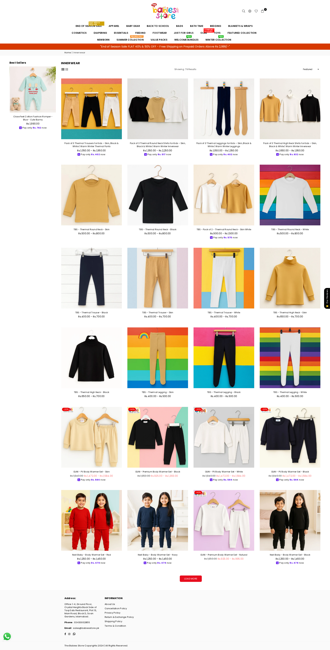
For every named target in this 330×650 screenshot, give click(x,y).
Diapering (100, 33)
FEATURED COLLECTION (242, 33)
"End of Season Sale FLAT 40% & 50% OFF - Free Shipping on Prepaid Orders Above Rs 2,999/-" (165, 47)
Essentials (121, 33)
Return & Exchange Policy (119, 617)
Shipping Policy (113, 621)
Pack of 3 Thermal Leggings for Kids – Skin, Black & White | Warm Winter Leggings (223, 145)
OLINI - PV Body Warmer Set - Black (290, 471)
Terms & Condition (115, 625)
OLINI (205, 32)
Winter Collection (218, 38)
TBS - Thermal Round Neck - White (290, 229)
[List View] (67, 69)
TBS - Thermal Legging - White (290, 392)
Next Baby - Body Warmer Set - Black (290, 554)
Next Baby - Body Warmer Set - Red (91, 554)
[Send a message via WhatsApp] (7, 636)
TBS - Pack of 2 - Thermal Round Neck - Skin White (224, 229)
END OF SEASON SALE (89, 25)
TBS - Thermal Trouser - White (224, 312)
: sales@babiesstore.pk (85, 628)
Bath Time (196, 26)
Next (55, 99)
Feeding (140, 33)
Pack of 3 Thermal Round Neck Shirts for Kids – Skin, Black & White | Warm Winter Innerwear (158, 145)
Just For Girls (184, 33)
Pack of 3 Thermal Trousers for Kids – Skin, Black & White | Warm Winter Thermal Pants (91, 145)
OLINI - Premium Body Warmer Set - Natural (223, 554)
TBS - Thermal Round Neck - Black (157, 229)
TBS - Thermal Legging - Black (224, 392)
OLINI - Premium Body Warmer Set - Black (157, 471)
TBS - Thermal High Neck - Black (91, 392)
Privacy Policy (112, 612)
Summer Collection (130, 38)
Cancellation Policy (116, 608)
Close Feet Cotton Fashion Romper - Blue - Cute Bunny (32, 118)
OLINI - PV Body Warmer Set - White (224, 471)
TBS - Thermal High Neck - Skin (290, 312)
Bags (179, 26)
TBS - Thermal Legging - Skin (158, 392)
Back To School (158, 26)
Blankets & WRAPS (240, 26)
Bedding (215, 26)
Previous (10, 99)
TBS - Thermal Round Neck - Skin (91, 229)
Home (67, 52)
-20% (65, 409)
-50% (132, 409)
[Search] (244, 11)
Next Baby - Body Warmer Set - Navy (158, 554)
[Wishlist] (256, 11)
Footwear (160, 33)
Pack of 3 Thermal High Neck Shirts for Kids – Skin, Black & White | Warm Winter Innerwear (290, 145)
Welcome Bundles (186, 38)
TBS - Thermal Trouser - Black (91, 312)
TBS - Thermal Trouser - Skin (157, 312)
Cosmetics (79, 33)
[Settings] (250, 11)
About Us (110, 604)
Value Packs (159, 39)
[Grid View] (63, 69)
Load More (190, 578)
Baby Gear (133, 26)
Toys (217, 33)
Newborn (103, 39)
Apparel (114, 26)
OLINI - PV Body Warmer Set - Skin (91, 471)
